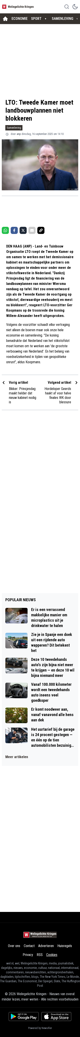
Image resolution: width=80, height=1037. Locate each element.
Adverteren (46, 946)
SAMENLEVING (62, 18)
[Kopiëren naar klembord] (40, 230)
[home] (5, 18)
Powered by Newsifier (40, 1028)
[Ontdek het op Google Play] (24, 1016)
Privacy (28, 955)
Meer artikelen (16, 757)
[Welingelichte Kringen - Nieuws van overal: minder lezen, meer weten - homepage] (18, 6)
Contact (29, 946)
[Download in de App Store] (56, 1016)
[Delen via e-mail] (32, 230)
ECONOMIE (20, 18)
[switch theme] (75, 7)
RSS (40, 955)
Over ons (14, 946)
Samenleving (14, 127)
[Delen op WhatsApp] (5, 230)
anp (19, 134)
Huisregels (64, 946)
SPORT (36, 18)
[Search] (66, 6)
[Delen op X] (23, 230)
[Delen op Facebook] (14, 230)
